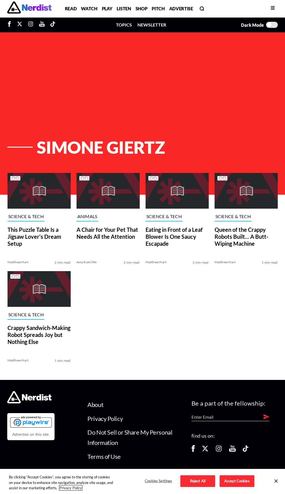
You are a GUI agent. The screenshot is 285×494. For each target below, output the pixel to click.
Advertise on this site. (31, 434)
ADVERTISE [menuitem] (181, 8)
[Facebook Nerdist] (10, 25)
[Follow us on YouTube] (232, 450)
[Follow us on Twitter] (205, 450)
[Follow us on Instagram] (218, 450)
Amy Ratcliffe (86, 262)
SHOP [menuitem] (142, 8)
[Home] (29, 401)
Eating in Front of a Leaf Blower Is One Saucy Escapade (173, 236)
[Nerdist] (29, 8)
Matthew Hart (17, 262)
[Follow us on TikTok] (245, 450)
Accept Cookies (237, 481)
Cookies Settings (158, 481)
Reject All (197, 481)
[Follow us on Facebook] (193, 450)
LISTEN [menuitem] (124, 8)
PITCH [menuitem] (158, 8)
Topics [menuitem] (124, 24)
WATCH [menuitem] (89, 8)
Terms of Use (104, 456)
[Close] (276, 481)
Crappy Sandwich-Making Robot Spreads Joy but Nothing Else (38, 334)
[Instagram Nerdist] (30, 25)
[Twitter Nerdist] (19, 25)
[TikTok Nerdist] (53, 25)
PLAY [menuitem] (107, 8)
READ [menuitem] (71, 8)
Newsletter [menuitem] (151, 24)
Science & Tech (25, 216)
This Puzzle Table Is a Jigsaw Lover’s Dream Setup (34, 236)
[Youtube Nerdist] (42, 25)
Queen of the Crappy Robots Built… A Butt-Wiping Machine (241, 236)
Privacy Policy (105, 418)
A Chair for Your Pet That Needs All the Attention (107, 233)
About (95, 404)
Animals (87, 216)
